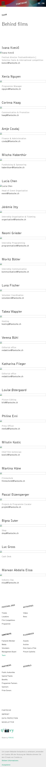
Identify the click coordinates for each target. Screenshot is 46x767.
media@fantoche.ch (11, 429)
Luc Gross (8, 547)
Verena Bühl (10, 337)
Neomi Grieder (12, 233)
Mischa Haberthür (14, 155)
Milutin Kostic (11, 442)
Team (4, 655)
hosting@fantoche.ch (11, 324)
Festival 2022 (8, 606)
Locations (5, 617)
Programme (6, 624)
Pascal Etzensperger (15, 494)
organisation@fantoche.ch (14, 219)
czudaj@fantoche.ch (11, 141)
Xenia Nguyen (11, 76)
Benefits (5, 680)
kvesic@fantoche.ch (11, 63)
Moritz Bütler (11, 259)
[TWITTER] (1, 731)
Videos (25, 613)
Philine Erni (10, 416)
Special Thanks (7, 676)
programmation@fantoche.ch (15, 246)
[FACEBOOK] (3, 731)
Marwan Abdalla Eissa (17, 570)
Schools (27, 666)
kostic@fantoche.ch (11, 455)
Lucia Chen (9, 181)
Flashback (28, 634)
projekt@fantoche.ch (11, 507)
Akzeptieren (6, 765)
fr (43, 3)
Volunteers (5, 648)
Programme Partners (9, 683)
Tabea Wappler (12, 311)
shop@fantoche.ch (10, 533)
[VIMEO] (10, 731)
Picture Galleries (29, 652)
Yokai (11, 738)
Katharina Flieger (14, 364)
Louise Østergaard (14, 390)
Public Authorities (8, 672)
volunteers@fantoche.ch (13, 298)
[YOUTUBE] (13, 731)
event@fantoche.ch (10, 193)
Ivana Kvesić (10, 48)
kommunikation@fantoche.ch (15, 272)
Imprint (5, 714)
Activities (28, 606)
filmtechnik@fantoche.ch (13, 481)
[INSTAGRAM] (6, 731)
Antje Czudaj (10, 129)
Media (4, 644)
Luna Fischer (11, 285)
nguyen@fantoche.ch (11, 89)
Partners (6, 666)
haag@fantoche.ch (10, 115)
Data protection (10, 718)
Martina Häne (11, 468)
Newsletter (8, 722)
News (25, 617)
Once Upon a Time (29, 648)
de (39, 3)
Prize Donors (6, 690)
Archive (26, 644)
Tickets (4, 613)
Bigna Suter (10, 520)
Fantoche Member (8, 641)
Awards (26, 641)
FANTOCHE (6, 710)
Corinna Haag (11, 102)
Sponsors (5, 687)
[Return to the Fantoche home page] (21, 3)
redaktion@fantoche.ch (12, 350)
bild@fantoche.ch (10, 402)
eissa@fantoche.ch (10, 583)
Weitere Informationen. (10, 761)
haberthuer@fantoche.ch (13, 167)
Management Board (9, 652)
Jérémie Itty (10, 207)
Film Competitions (8, 620)
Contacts (7, 634)
